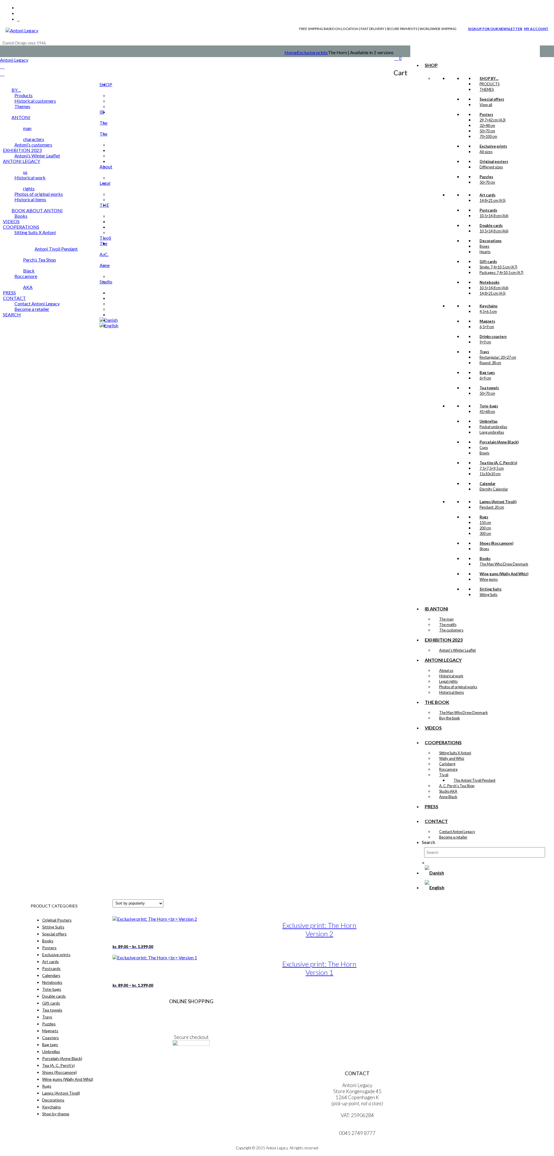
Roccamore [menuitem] (25, 276)
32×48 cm (487, 125)
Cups (484, 447)
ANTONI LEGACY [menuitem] (21, 161)
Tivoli (443, 774)
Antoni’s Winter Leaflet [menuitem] (37, 155)
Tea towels (52, 1009)
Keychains (51, 1106)
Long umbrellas (492, 432)
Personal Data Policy (191, 1019)
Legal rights (448, 681)
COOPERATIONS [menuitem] (21, 227)
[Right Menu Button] (2, 66)
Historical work (451, 676)
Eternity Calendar (494, 489)
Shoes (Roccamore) (59, 1072)
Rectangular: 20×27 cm (498, 357)
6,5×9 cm (487, 326)
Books (47, 940)
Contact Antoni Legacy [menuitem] (37, 303)
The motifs (447, 624)
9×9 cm (485, 342)
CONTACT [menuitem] (14, 298)
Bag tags (50, 1044)
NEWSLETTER (191, 1062)
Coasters (50, 1037)
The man (446, 619)
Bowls (484, 453)
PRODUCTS (489, 84)
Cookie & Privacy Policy (191, 1025)
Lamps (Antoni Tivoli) (61, 1093)
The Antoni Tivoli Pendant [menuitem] (71, 245)
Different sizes (491, 167)
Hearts (485, 251)
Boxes (484, 246)
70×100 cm (488, 136)
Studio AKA (448, 791)
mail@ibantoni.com (357, 1127)
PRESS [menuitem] (9, 292)
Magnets (50, 1030)
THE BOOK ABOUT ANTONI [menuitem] (60, 207)
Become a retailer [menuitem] (31, 309)
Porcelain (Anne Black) (62, 1058)
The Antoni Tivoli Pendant (474, 780)
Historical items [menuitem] (30, 199)
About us (446, 670)
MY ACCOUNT (536, 29)
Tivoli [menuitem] (105, 237)
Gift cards (51, 1003)
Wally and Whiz (451, 758)
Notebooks (52, 982)
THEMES (487, 89)
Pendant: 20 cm (492, 507)
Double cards (54, 996)
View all (486, 104)
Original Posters (57, 920)
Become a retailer (453, 837)
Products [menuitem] (23, 95)
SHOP (431, 65)
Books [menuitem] (20, 216)
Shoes (484, 548)
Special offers (54, 933)
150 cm (485, 522)
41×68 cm (487, 411)
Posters (49, 947)
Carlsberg (447, 764)
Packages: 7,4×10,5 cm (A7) (501, 272)
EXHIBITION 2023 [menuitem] (22, 150)
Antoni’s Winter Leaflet (457, 650)
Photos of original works (458, 687)
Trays (47, 1016)
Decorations (53, 1099)
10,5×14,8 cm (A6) (494, 215)
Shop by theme (55, 1113)
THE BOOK (437, 702)
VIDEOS (433, 727)
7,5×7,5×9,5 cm (492, 468)
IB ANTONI (436, 608)
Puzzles (49, 1023)
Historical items (451, 692)
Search (428, 842)
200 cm (485, 528)
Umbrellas (51, 1051)
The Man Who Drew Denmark (504, 564)
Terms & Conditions (191, 1013)
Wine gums (489, 579)
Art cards (50, 961)
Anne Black (448, 796)
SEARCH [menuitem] (12, 314)
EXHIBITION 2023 (444, 639)
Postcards (51, 968)
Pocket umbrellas (493, 426)
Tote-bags (51, 989)
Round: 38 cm (490, 362)
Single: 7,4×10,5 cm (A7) (498, 267)
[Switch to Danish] (434, 872)
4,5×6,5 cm (488, 311)
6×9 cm (485, 378)
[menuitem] (109, 320)
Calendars (51, 975)
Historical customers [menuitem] (35, 101)
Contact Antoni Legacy (457, 831)
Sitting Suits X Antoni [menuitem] (35, 232)
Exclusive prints (312, 52)
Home (291, 52)
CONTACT (436, 821)
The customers (451, 630)
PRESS (431, 806)
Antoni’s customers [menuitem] (33, 144)
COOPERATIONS (443, 742)
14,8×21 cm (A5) (493, 200)
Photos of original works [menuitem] (38, 194)
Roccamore (448, 769)
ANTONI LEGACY (443, 660)
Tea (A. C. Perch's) (58, 1065)
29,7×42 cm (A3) (493, 120)
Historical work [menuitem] (30, 177)
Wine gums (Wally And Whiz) (67, 1079)
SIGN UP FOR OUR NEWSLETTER (495, 29)
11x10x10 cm (490, 473)
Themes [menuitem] (22, 106)
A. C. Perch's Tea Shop (456, 785)
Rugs (46, 1086)
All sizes (486, 151)
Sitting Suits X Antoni (455, 753)
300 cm (485, 533)
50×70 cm (487, 131)
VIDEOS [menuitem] (11, 221)
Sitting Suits (488, 594)
